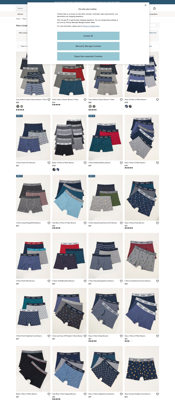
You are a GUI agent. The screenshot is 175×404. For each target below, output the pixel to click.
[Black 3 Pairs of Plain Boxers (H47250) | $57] (33, 369)
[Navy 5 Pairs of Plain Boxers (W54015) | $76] (142, 137)
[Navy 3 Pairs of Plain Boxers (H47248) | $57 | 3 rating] (142, 341)
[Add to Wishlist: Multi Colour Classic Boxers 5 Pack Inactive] (85, 99)
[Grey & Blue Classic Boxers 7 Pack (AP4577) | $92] (105, 74)
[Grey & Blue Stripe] (17, 106)
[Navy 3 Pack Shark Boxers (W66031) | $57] (142, 198)
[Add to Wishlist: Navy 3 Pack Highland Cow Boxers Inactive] (121, 394)
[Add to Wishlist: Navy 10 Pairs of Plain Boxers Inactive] (157, 99)
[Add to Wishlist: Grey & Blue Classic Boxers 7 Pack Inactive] (121, 99)
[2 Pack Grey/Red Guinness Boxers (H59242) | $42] (142, 256)
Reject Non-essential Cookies (88, 56)
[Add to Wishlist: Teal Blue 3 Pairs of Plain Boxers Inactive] (85, 223)
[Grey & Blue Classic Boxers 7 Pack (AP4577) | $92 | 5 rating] (105, 110)
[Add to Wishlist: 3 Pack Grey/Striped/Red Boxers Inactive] (49, 223)
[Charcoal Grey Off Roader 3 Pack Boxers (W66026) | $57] (69, 311)
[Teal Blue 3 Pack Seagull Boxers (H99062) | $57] (69, 369)
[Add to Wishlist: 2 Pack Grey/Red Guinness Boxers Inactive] (157, 281)
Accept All (88, 35)
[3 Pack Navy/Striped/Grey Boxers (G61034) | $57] (105, 256)
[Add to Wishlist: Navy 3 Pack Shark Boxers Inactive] (157, 223)
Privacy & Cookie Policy (91, 26)
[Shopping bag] (154, 8)
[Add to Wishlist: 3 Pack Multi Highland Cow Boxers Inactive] (49, 336)
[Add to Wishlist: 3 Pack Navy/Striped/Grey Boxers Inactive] (121, 281)
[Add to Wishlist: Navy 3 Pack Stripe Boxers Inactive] (121, 336)
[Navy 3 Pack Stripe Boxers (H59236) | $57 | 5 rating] (105, 341)
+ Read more (152, 32)
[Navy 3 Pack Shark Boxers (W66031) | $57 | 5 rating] (142, 228)
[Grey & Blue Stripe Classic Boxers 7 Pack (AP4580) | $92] (33, 74)
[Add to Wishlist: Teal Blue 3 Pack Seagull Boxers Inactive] (85, 394)
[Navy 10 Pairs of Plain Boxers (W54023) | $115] (142, 74)
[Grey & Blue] (21, 106)
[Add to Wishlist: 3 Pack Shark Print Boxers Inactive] (49, 162)
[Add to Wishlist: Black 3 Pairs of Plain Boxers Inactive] (49, 394)
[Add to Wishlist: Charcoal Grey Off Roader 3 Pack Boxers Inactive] (85, 336)
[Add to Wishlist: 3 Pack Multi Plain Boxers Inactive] (49, 281)
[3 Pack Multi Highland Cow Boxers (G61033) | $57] (33, 311)
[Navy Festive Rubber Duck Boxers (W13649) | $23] (142, 369)
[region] (88, 33)
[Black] (130, 106)
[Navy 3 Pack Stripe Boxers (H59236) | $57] (105, 311)
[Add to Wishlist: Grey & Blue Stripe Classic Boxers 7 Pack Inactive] (49, 99)
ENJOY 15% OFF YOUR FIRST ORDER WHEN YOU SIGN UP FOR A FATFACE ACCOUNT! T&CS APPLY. (87, 2)
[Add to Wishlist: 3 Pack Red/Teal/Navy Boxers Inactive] (121, 162)
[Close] (145, 5)
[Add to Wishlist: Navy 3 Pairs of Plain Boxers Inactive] (157, 336)
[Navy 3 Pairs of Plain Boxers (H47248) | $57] (142, 311)
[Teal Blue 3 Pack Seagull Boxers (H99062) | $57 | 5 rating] (69, 399)
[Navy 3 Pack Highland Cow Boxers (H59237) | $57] (105, 369)
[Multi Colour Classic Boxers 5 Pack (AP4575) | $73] (69, 74)
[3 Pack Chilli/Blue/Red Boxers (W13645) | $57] (69, 256)
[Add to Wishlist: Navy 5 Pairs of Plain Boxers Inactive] (157, 162)
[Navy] (126, 106)
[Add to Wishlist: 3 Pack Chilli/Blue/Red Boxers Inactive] (85, 281)
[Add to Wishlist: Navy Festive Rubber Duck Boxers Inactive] (157, 394)
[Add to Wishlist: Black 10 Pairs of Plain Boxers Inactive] (85, 162)
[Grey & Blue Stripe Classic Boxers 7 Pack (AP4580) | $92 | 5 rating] (33, 110)
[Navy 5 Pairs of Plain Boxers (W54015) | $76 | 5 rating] (142, 168)
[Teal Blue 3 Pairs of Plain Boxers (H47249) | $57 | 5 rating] (69, 228)
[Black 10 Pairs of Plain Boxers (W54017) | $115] (69, 137)
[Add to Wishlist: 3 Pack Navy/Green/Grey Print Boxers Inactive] (121, 223)
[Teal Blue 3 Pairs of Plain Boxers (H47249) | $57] (69, 198)
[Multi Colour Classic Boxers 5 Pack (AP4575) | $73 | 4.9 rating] (69, 105)
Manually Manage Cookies (88, 46)
